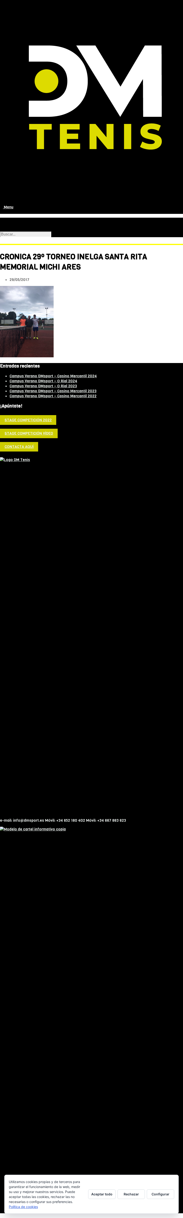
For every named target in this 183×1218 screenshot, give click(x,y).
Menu (8, 207)
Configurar (160, 1194)
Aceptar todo (101, 1194)
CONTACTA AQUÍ (19, 446)
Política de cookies (23, 1207)
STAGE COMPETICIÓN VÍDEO (29, 433)
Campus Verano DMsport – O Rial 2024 (43, 380)
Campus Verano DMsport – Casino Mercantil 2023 (53, 390)
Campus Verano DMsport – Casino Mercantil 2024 (53, 375)
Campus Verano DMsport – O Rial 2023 (43, 385)
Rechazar (131, 1194)
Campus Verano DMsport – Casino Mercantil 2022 (53, 395)
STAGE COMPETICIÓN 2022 (28, 419)
